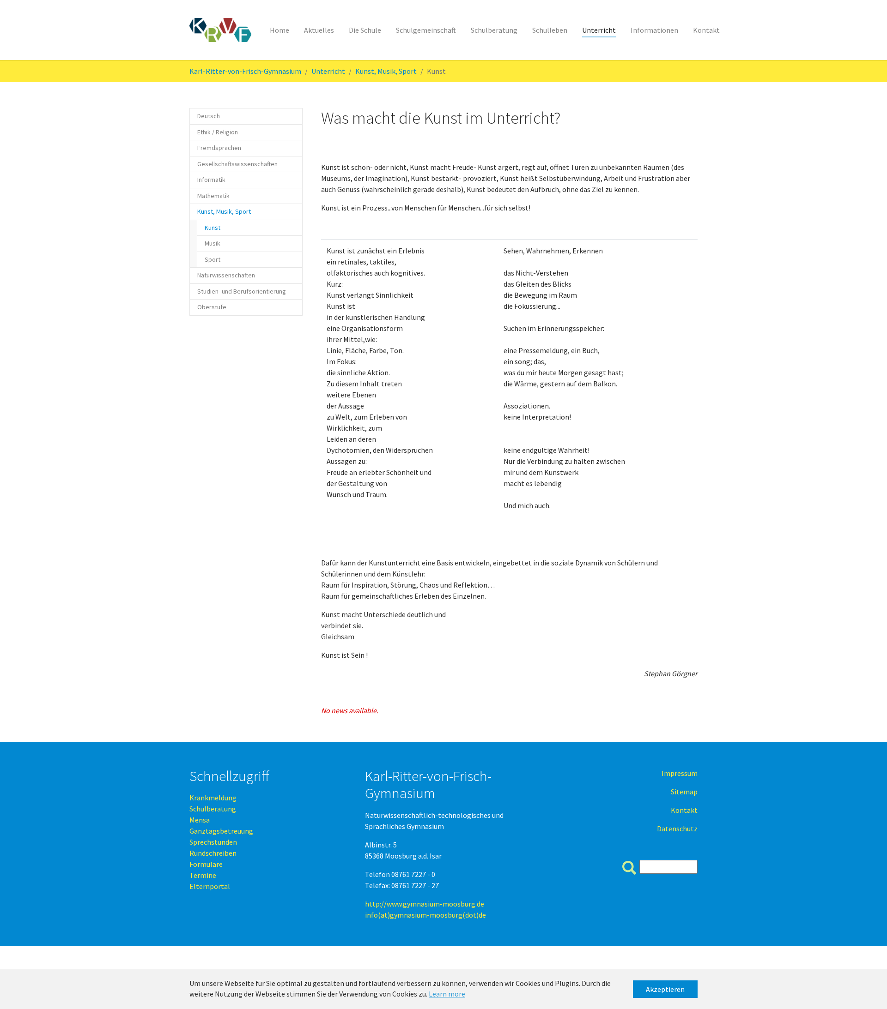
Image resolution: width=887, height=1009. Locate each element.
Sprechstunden (213, 842)
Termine (202, 875)
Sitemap (684, 791)
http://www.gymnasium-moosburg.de (424, 903)
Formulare (206, 864)
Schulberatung (212, 808)
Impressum (680, 773)
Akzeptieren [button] (665, 989)
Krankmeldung (213, 797)
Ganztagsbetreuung (221, 830)
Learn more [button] (447, 993)
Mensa (199, 819)
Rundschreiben (213, 853)
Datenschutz (677, 828)
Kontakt (684, 810)
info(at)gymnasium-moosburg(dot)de (425, 914)
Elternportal (209, 886)
